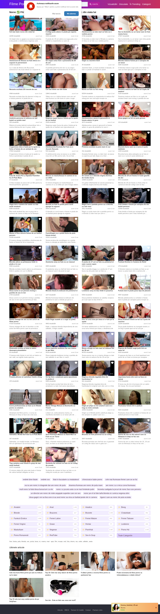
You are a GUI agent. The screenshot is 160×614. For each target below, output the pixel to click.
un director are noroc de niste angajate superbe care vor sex (55, 493)
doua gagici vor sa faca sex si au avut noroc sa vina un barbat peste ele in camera (63, 497)
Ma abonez (71, 14)
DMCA (67, 610)
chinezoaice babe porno (92, 479)
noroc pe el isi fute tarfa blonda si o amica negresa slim (106, 493)
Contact (88, 610)
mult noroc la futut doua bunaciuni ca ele (36, 489)
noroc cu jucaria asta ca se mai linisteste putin (75, 489)
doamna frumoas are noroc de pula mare (85, 485)
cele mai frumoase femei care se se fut (121, 479)
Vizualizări (112, 4)
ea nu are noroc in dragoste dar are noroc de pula (45, 485)
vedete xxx (45, 479)
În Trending (135, 4)
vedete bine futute (30, 479)
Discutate (123, 4)
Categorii (146, 4)
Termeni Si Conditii (77, 610)
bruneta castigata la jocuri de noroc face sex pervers (119, 489)
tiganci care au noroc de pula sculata (115, 497)
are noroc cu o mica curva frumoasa (120, 485)
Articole (60, 610)
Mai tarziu (56, 14)
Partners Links (97, 610)
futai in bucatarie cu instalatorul (66, 479)
